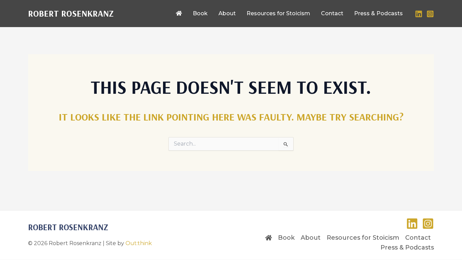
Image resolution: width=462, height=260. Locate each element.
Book (286, 237)
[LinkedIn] (418, 14)
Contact (418, 237)
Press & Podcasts (407, 247)
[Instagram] (430, 14)
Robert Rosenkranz (71, 13)
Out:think (138, 243)
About (311, 237)
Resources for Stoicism (363, 237)
